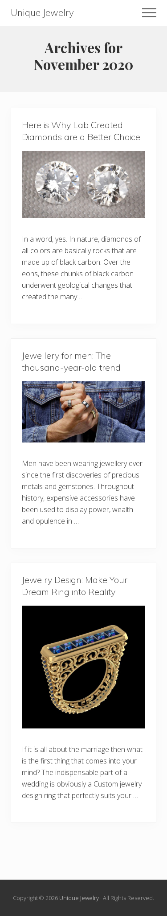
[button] (149, 13)
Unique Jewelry (42, 12)
